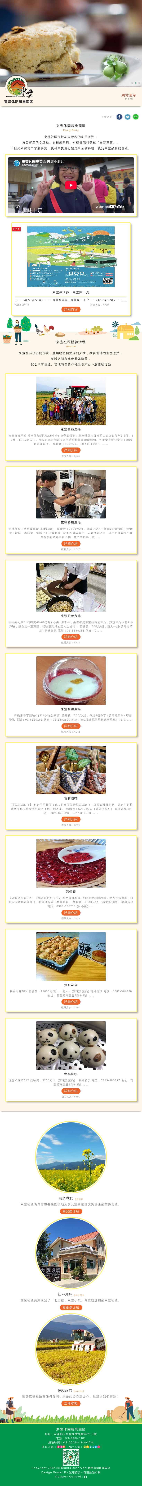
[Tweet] (127, 116)
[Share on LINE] (135, 116)
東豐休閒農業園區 (99, 1468)
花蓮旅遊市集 (92, 1472)
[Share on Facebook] (119, 116)
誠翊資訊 (75, 1472)
